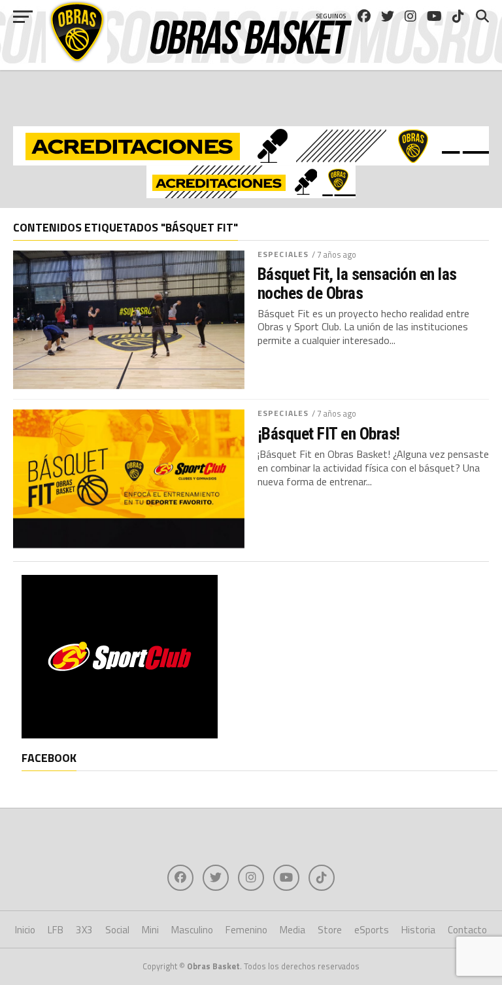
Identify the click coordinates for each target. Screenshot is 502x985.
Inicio (25, 929)
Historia (418, 929)
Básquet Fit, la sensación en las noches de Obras (357, 283)
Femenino (246, 929)
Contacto (467, 929)
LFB (55, 929)
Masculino (192, 929)
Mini (150, 929)
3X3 (84, 929)
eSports (371, 929)
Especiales (283, 254)
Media (292, 929)
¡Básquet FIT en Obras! (329, 433)
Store (330, 929)
